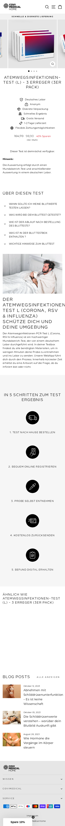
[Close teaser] (33, 817)
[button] (17, 822)
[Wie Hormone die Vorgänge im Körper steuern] (12, 739)
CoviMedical (12, 789)
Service (9, 798)
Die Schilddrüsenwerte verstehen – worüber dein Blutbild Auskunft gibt (42, 721)
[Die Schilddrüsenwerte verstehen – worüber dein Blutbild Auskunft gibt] (12, 717)
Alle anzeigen (48, 677)
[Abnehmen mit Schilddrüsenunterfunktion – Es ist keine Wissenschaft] (12, 691)
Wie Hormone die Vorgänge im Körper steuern (38, 743)
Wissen (8, 779)
